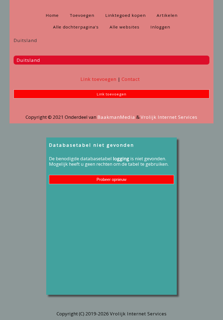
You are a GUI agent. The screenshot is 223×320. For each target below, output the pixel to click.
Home (52, 15)
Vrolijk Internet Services (169, 117)
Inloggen (160, 27)
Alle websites (125, 27)
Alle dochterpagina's (76, 27)
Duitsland (28, 60)
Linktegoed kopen (125, 15)
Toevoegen (82, 15)
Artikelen (167, 15)
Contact (131, 79)
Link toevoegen (98, 79)
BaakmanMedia (116, 117)
